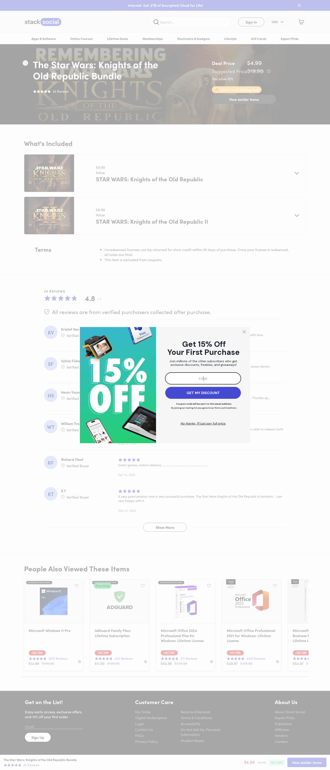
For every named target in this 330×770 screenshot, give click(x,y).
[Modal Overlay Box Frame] (165, 385)
